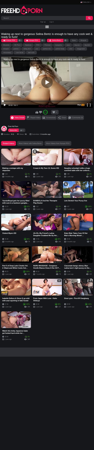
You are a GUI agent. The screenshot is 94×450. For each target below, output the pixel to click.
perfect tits (47, 49)
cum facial (19, 52)
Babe (74, 40)
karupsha (58, 45)
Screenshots (51, 118)
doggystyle (81, 49)
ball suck (31, 52)
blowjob (6, 49)
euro (68, 45)
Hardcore (28, 45)
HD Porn (17, 45)
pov (37, 49)
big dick (87, 45)
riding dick (27, 49)
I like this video (36, 112)
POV (38, 45)
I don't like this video (40, 112)
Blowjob (83, 40)
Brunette (6, 45)
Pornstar (48, 45)
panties (16, 49)
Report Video (35, 118)
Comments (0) (77, 118)
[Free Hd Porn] (4, 129)
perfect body (60, 49)
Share (64, 118)
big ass (77, 45)
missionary (7, 52)
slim (70, 49)
